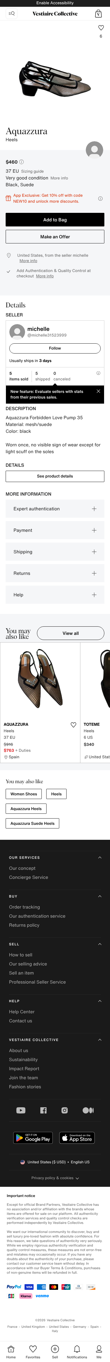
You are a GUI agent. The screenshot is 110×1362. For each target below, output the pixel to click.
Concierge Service (28, 877)
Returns (22, 573)
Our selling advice (28, 963)
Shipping (23, 551)
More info (59, 178)
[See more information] (100, 198)
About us (18, 1050)
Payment (23, 530)
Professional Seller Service (37, 981)
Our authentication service (37, 916)
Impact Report (24, 1068)
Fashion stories (25, 1086)
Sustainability (23, 1059)
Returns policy (24, 925)
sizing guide (32, 171)
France (12, 1327)
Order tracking (24, 906)
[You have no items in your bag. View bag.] (98, 14)
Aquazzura (26, 131)
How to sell (20, 954)
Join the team (23, 1077)
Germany (79, 1327)
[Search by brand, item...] (11, 13)
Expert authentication (37, 508)
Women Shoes (23, 794)
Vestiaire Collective (34, 1040)
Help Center (21, 1011)
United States (59, 1327)
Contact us (20, 1020)
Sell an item (21, 972)
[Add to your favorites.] (73, 724)
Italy (55, 1331)
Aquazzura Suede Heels (32, 823)
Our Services (24, 857)
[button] (98, 14)
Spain (94, 1327)
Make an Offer (55, 236)
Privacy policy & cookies (53, 1178)
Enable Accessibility (55, 3)
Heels (56, 794)
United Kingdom (33, 1327)
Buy (13, 896)
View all (71, 633)
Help (18, 594)
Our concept (22, 868)
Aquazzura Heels (26, 809)
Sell (14, 944)
